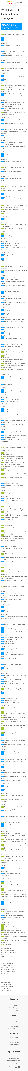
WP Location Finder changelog (8, 961)
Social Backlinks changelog (7, 973)
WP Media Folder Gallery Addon (8, 952)
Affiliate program (14, 1063)
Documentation (14, 1026)
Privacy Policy (14, 1037)
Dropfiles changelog (5, 980)
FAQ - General (14, 1010)
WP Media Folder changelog (7, 948)
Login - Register (14, 1044)
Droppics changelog (5, 978)
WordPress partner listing (14, 1060)
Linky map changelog (6, 988)
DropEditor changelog (6, 984)
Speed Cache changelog (6, 990)
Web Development (14, 1019)
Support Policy (14, 1021)
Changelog (14, 1005)
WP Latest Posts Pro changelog (8, 965)
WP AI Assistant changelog (7, 959)
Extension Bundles (14, 1056)
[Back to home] (14, 2)
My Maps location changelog (7, 986)
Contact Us (14, 1047)
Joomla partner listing (14, 1058)
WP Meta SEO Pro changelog (7, 967)
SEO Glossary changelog (6, 976)
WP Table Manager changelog (8, 971)
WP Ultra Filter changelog (7, 963)
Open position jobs (14, 1042)
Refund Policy (14, 1040)
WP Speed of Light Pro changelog (8, 969)
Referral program (14, 1008)
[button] (2, 2)
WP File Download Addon (7, 956)
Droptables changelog (6, 982)
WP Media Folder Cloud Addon (8, 950)
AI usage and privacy (14, 1028)
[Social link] (9, 1067)
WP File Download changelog (7, 954)
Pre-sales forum (14, 1024)
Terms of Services (14, 1003)
